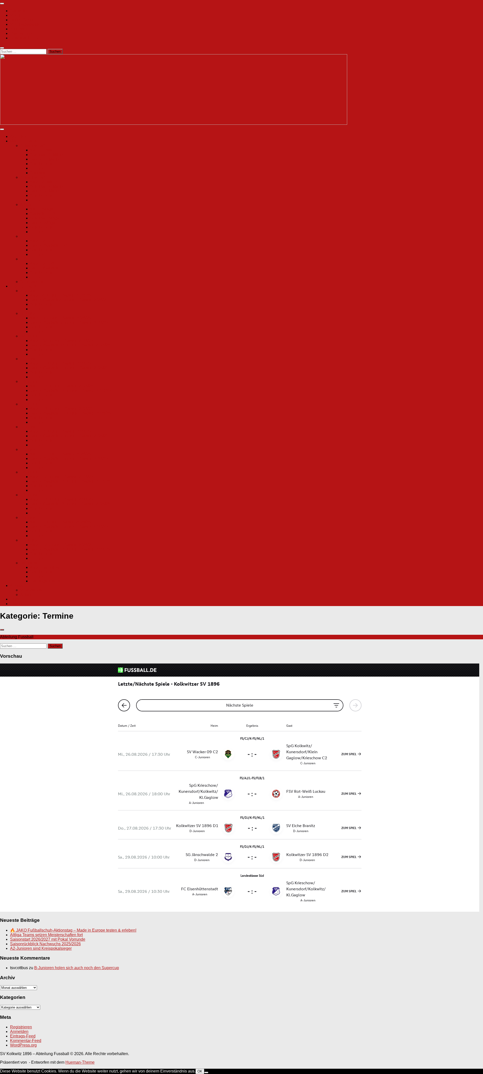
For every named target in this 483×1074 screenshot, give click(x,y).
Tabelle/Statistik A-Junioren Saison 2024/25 (69, 300)
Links (15, 599)
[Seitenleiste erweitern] (2, 629)
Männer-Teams (23, 141)
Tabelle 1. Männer (46, 159)
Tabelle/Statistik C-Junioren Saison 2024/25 (69, 368)
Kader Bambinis (44, 567)
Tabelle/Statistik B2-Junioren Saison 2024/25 (70, 345)
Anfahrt (26, 594)
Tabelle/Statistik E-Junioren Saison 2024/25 (69, 458)
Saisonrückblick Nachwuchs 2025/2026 (45, 944)
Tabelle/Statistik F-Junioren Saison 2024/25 (69, 526)
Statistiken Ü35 (43, 213)
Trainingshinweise (46, 581)
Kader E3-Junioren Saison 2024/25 (61, 499)
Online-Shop (21, 20)
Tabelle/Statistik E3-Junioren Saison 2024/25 (70, 504)
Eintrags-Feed (22, 1036)
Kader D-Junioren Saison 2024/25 (60, 431)
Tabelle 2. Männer (46, 191)
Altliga (25, 204)
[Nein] (206, 1072)
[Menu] (2, 3)
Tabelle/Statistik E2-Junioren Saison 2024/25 (70, 481)
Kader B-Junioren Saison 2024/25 (60, 318)
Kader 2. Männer (45, 182)
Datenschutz (21, 33)
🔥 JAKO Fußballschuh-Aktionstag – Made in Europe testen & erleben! (73, 930)
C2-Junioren (31, 381)
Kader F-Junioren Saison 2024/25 (60, 522)
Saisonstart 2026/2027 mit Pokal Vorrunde (47, 939)
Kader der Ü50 (43, 241)
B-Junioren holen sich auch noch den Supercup (76, 968)
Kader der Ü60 (43, 263)
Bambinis (28, 563)
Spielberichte (42, 164)
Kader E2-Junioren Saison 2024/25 (61, 477)
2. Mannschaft (32, 177)
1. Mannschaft (32, 145)
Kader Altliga (41, 209)
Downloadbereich (26, 38)
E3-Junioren (31, 495)
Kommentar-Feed (25, 1040)
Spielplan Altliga (44, 218)
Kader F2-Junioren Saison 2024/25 (61, 545)
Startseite (18, 11)
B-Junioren (30, 313)
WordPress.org (23, 1045)
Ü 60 (24, 259)
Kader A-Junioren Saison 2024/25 (60, 295)
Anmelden (19, 1031)
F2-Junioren (31, 540)
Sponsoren (40, 173)
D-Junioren (30, 427)
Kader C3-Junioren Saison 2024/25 (61, 408)
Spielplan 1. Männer (48, 154)
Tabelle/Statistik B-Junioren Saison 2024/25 (69, 322)
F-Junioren (29, 517)
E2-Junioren (31, 472)
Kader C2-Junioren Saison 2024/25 (61, 386)
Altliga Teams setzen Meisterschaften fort (46, 935)
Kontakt (17, 585)
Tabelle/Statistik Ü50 (48, 245)
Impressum (20, 29)
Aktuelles (18, 136)
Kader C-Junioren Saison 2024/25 (60, 363)
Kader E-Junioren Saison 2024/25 (60, 454)
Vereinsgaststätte (25, 24)
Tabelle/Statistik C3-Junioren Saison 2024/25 (70, 413)
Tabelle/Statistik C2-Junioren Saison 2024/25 (70, 390)
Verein (16, 15)
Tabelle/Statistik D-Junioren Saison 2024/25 (69, 436)
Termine (37, 168)
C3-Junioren (31, 404)
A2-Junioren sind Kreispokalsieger (41, 948)
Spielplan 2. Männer (48, 186)
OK (199, 1071)
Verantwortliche (34, 590)
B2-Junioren (31, 336)
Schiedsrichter (33, 281)
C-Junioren (30, 359)
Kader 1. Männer (45, 150)
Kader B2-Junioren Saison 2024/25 (61, 340)
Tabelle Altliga (42, 222)
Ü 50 (24, 236)
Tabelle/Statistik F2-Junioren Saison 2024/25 (70, 549)
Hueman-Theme (80, 1062)
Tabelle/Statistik (44, 268)
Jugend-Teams (23, 286)
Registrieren (21, 1027)
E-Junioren (30, 449)
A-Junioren (30, 291)
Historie (17, 604)
